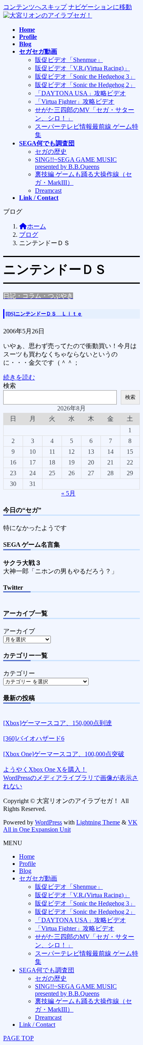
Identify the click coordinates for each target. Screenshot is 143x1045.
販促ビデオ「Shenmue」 (69, 59)
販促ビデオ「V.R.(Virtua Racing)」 (82, 68)
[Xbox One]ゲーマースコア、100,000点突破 (63, 754)
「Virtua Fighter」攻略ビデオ (74, 101)
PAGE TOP (18, 1038)
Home (27, 856)
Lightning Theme (98, 822)
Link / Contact (37, 1024)
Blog (25, 870)
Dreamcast (48, 190)
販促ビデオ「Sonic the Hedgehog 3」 (85, 76)
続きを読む (19, 377)
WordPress (48, 822)
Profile (27, 863)
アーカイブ (19, 631)
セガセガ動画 (38, 878)
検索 (9, 385)
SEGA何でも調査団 (46, 970)
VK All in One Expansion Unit (70, 826)
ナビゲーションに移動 (100, 7)
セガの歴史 (51, 151)
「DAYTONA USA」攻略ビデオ (80, 93)
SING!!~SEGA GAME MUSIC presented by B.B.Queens (76, 163)
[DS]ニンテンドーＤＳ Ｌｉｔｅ (44, 314)
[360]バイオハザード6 (33, 738)
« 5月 (68, 493)
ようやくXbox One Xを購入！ (45, 769)
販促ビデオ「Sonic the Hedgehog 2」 (85, 84)
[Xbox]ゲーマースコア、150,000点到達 (57, 723)
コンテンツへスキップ (35, 7)
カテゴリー (19, 673)
